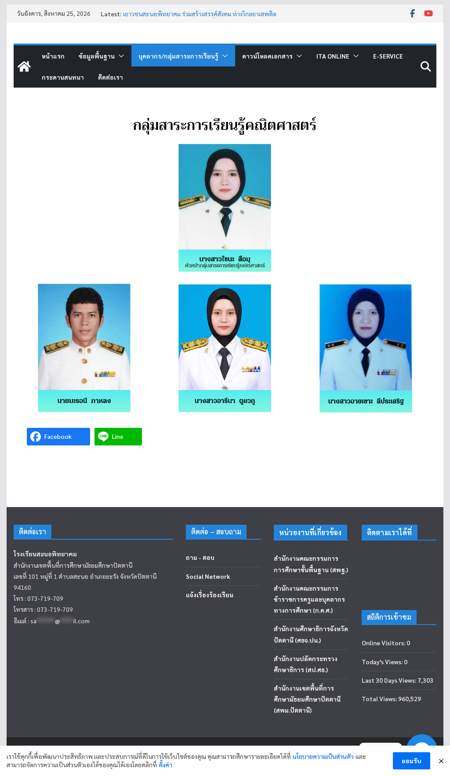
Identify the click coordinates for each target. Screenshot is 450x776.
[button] (119, 56)
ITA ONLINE (332, 56)
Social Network (208, 576)
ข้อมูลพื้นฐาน (97, 56)
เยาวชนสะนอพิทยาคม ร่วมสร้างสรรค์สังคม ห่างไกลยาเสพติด (199, 14)
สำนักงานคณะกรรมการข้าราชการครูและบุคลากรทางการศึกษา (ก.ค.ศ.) (309, 599)
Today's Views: (383, 662)
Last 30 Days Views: (389, 680)
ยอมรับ (411, 761)
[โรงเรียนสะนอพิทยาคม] (24, 66)
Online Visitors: (384, 643)
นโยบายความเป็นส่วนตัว (323, 756)
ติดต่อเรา (110, 77)
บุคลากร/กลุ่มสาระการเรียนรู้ (178, 56)
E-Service (388, 56)
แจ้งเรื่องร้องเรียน (209, 595)
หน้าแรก (53, 56)
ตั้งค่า (165, 765)
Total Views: (380, 698)
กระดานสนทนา (63, 77)
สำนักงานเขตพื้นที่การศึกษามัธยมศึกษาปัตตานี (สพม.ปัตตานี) (307, 699)
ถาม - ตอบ (200, 557)
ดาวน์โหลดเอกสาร (267, 56)
